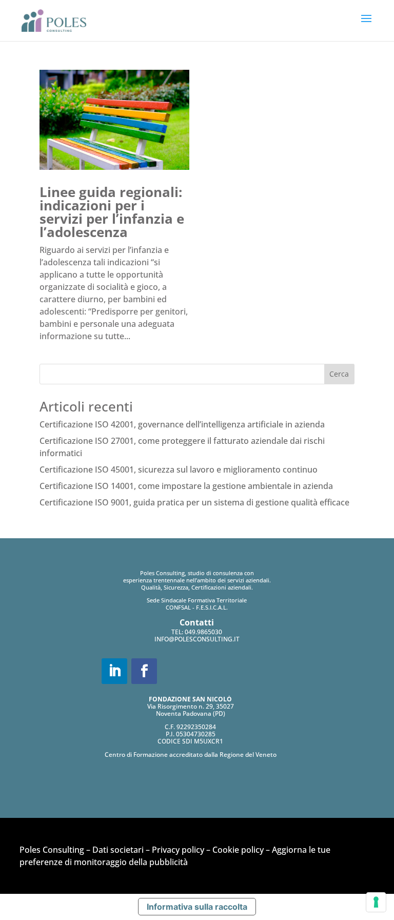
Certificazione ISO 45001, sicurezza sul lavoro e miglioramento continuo (179, 469)
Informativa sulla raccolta (197, 907)
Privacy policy (178, 849)
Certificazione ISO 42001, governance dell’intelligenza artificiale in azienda (182, 424)
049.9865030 (203, 632)
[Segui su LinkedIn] (114, 671)
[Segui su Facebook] (144, 671)
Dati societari (118, 849)
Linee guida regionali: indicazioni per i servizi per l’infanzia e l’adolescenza (112, 212)
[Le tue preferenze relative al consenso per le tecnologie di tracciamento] (376, 902)
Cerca (339, 374)
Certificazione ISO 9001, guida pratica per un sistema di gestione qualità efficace (194, 502)
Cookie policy (238, 849)
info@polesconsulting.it (197, 639)
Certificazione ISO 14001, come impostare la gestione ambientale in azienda (186, 486)
